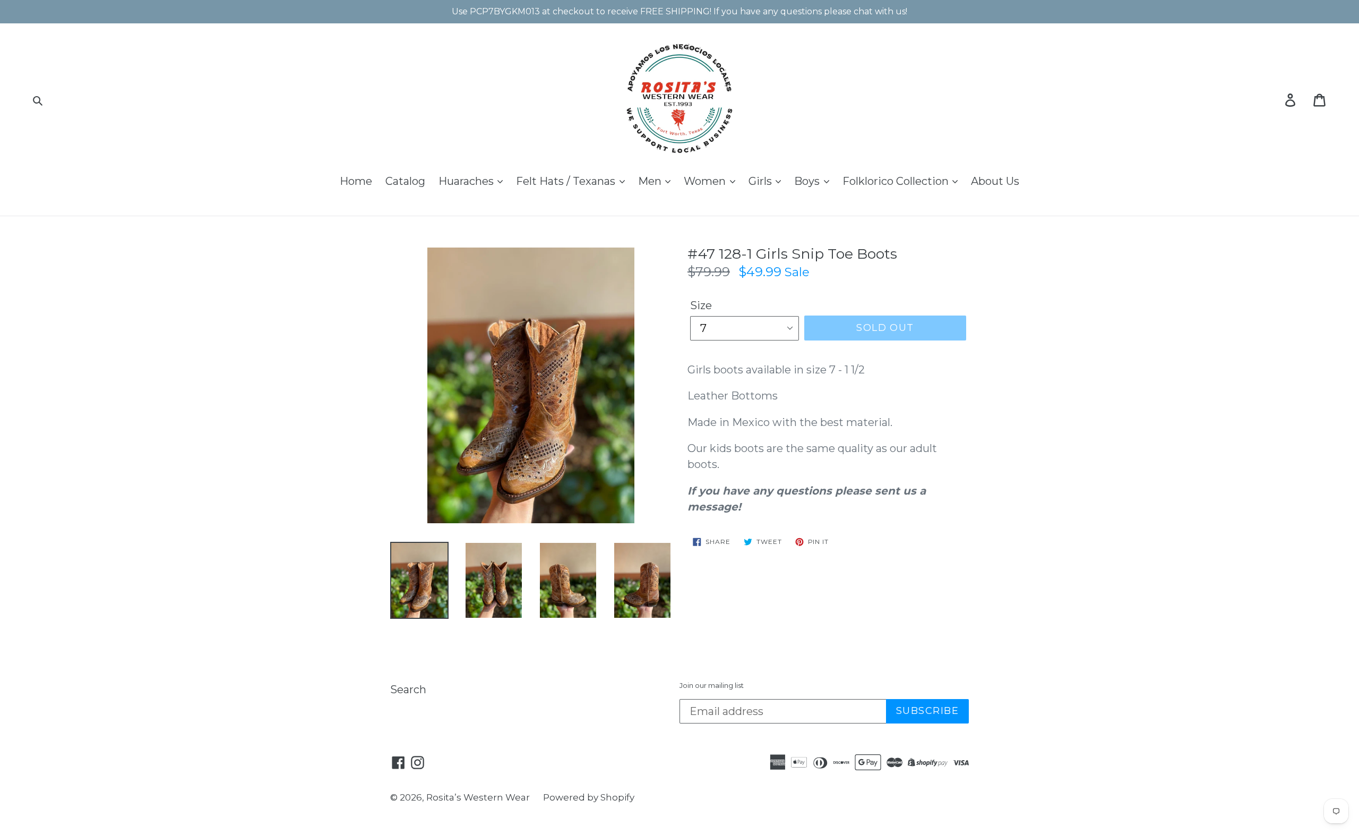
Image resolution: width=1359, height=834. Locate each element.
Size (701, 305)
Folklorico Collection (896, 181)
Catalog (405, 181)
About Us (995, 181)
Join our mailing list (712, 686)
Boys (808, 181)
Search (408, 689)
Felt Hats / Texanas (567, 181)
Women (706, 181)
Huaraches (467, 181)
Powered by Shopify (588, 797)
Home (356, 181)
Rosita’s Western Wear (478, 797)
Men (651, 181)
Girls (762, 181)
